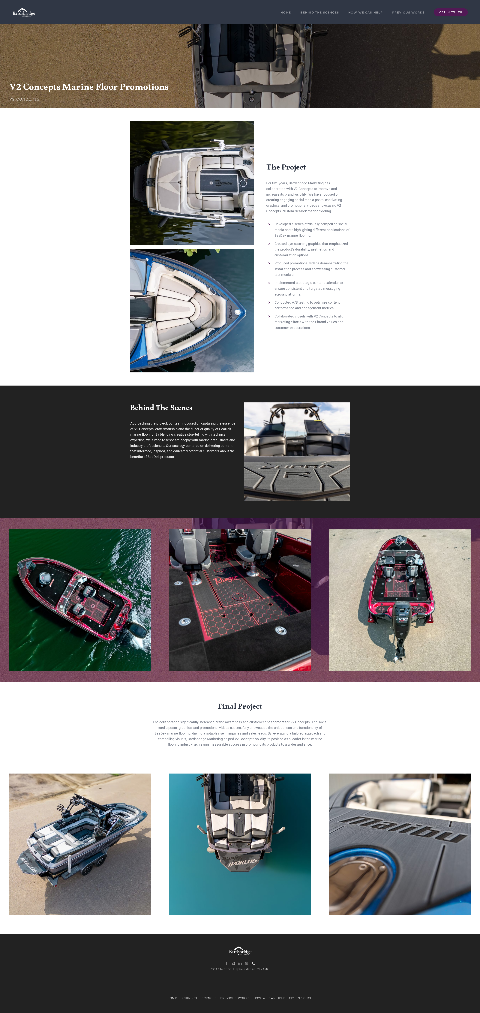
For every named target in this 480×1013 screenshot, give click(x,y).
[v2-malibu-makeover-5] (192, 250)
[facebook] (226, 963)
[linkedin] (240, 963)
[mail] (246, 963)
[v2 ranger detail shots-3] (240, 531)
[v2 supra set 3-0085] (240, 775)
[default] (80, 531)
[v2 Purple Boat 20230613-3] (400, 531)
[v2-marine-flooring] (297, 404)
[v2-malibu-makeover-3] (192, 123)
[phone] (253, 963)
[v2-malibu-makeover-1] (400, 775)
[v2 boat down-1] (80, 775)
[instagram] (233, 963)
